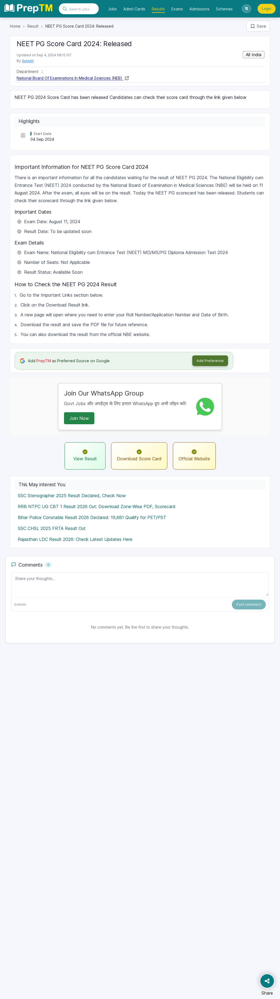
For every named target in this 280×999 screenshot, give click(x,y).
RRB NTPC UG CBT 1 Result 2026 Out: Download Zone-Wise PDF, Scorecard (97, 506)
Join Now (79, 418)
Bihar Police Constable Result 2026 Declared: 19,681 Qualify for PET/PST (92, 517)
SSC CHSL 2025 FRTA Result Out (52, 528)
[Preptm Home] (28, 8)
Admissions (199, 9)
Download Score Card (139, 458)
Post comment (249, 604)
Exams (177, 9)
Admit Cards (134, 9)
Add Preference (210, 360)
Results (158, 9)
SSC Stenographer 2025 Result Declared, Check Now (72, 495)
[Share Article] (267, 981)
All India (253, 54)
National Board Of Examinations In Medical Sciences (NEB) (70, 78)
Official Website (194, 458)
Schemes (224, 9)
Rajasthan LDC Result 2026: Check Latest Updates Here (75, 539)
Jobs (112, 9)
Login (266, 8)
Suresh (28, 60)
